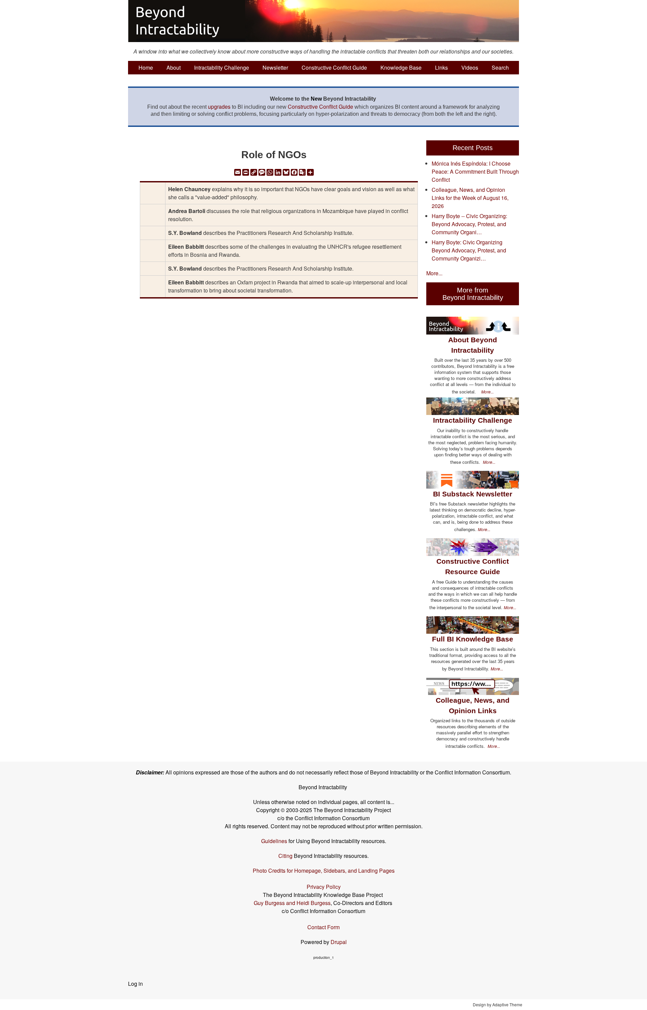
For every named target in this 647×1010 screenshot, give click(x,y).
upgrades (219, 106)
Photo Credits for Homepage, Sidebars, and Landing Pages (324, 870)
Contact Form (323, 927)
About (173, 67)
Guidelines (274, 841)
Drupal (339, 942)
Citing (285, 856)
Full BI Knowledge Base (472, 639)
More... (434, 273)
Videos (469, 67)
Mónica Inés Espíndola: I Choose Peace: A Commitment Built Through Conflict (475, 171)
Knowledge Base (401, 67)
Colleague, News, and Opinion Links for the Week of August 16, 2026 (470, 198)
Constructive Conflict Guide (334, 67)
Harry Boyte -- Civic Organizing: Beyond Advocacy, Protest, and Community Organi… (469, 224)
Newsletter (275, 67)
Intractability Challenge (221, 67)
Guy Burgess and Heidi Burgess (292, 903)
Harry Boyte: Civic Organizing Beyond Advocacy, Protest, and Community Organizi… (469, 250)
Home (145, 67)
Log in (135, 983)
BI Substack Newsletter (472, 494)
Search (500, 67)
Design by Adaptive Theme (497, 1004)
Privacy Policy (324, 887)
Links (441, 67)
